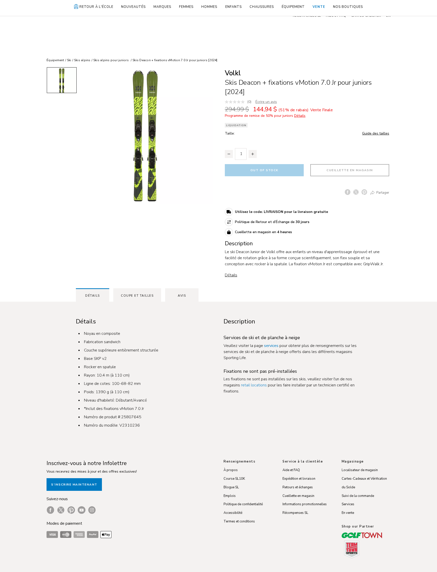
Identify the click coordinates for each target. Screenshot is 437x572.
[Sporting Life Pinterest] (71, 510)
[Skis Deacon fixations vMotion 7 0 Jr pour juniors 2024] (145, 135)
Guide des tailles (375, 133)
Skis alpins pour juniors (111, 60)
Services (348, 504)
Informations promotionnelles (304, 504)
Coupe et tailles (137, 296)
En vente (348, 513)
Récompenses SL (295, 513)
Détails (231, 275)
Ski (69, 60)
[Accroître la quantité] (253, 154)
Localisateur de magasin (360, 470)
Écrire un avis (266, 101)
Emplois (230, 496)
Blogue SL (231, 487)
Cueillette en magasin (349, 170)
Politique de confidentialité (243, 504)
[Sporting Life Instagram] (92, 510)
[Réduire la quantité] (229, 154)
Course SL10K (234, 478)
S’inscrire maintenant (74, 484)
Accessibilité (233, 513)
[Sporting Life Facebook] (50, 510)
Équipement (55, 60)
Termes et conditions (239, 521)
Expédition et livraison (298, 478)
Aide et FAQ (291, 470)
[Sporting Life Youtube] (81, 510)
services (271, 345)
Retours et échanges (297, 487)
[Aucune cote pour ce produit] (236, 101)
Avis (182, 296)
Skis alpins (82, 60)
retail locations (254, 385)
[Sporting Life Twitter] (61, 510)
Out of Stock (264, 170)
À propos (231, 470)
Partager (382, 192)
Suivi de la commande (358, 496)
